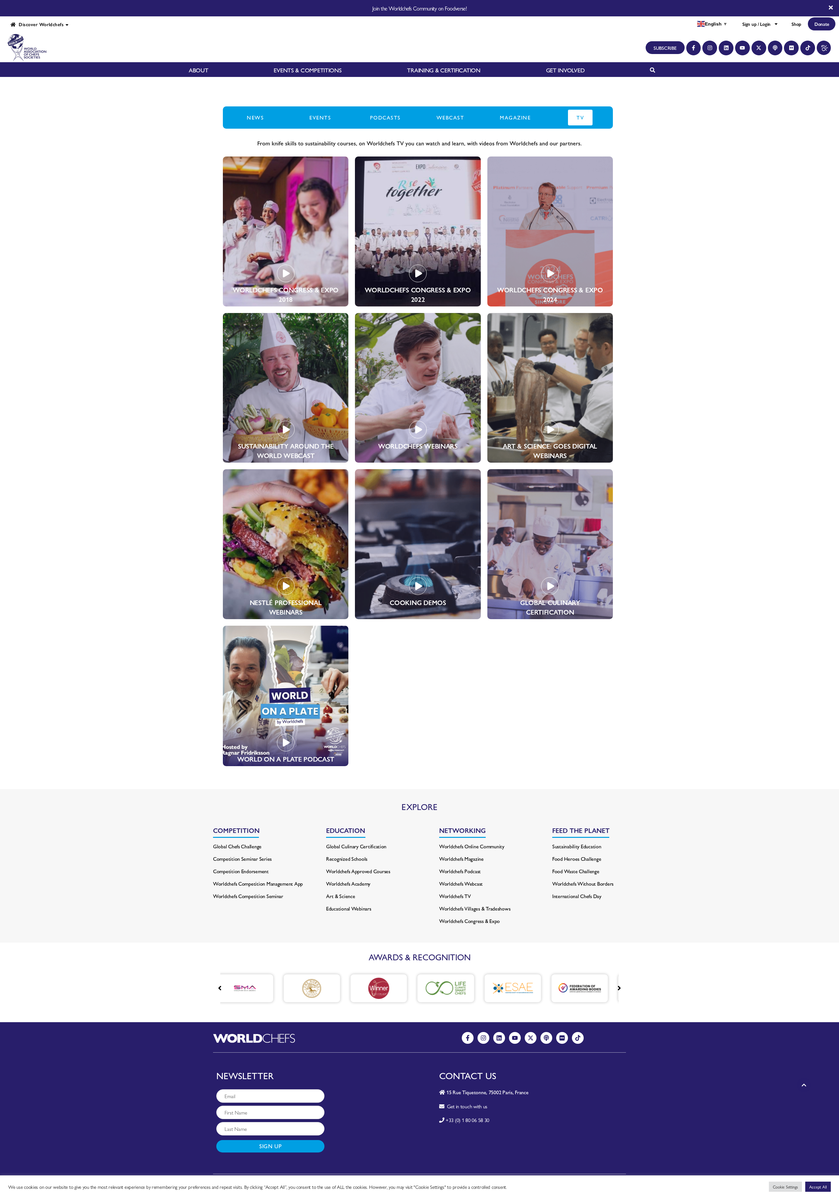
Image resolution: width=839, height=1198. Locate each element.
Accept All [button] (818, 1187)
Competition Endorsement (241, 871)
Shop (796, 24)
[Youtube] (742, 48)
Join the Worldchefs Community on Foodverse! (419, 8)
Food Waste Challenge (575, 871)
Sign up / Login (756, 24)
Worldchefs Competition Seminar (248, 896)
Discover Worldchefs (40, 24)
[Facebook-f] (693, 48)
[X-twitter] (758, 48)
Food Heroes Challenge (576, 858)
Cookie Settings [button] (785, 1187)
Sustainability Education (576, 846)
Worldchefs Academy (348, 883)
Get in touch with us (465, 1106)
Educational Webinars (348, 908)
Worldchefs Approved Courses (358, 871)
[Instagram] (709, 48)
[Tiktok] (807, 48)
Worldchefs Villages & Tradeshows (474, 908)
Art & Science (340, 896)
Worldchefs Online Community (471, 846)
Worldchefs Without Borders (583, 883)
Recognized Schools (346, 858)
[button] (619, 988)
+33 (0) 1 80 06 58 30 (467, 1120)
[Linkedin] (726, 48)
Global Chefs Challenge (237, 846)
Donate (821, 24)
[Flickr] (791, 48)
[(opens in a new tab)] (252, 988)
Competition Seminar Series (242, 858)
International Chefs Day (576, 896)
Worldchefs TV (455, 896)
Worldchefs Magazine (461, 858)
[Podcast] (775, 48)
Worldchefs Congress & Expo (469, 921)
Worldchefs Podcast (460, 871)
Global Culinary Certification (356, 846)
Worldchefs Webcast (461, 883)
